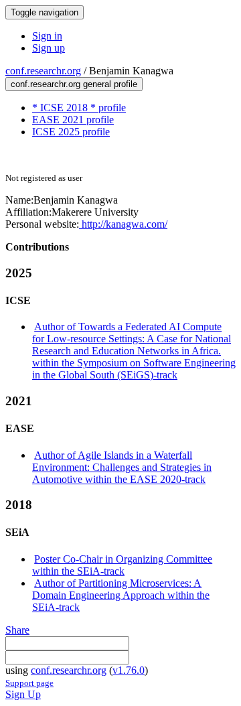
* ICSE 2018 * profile (79, 107)
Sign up (48, 48)
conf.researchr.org (43, 70)
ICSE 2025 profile (71, 131)
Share (17, 630)
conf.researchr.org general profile (74, 84)
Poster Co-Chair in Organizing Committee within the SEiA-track (122, 565)
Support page (29, 683)
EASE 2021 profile (73, 119)
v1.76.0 (128, 670)
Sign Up (23, 694)
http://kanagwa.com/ (123, 224)
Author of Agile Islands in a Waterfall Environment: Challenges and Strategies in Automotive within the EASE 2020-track (122, 467)
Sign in (47, 36)
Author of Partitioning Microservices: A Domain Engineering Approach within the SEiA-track (121, 595)
